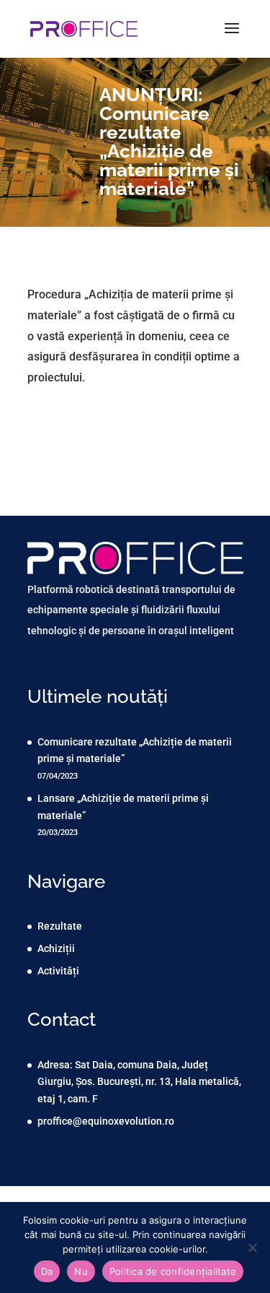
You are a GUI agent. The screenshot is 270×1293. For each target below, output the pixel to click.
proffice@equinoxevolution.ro (105, 1121)
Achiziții (56, 948)
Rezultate (59, 926)
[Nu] (252, 1247)
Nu (81, 1271)
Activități (58, 971)
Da (47, 1271)
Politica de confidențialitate (172, 1271)
